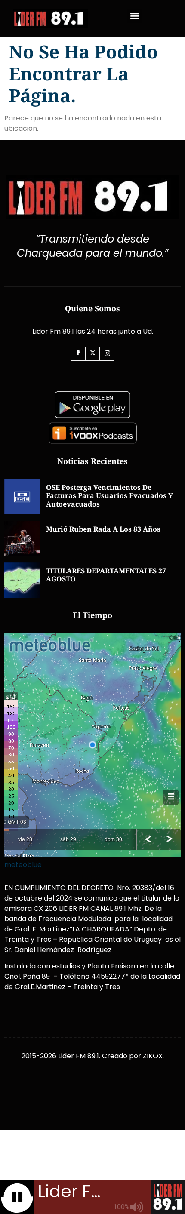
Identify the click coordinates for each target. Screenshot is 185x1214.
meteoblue (23, 865)
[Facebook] (78, 354)
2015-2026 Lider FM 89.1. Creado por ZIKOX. (93, 1056)
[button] (134, 16)
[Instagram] (107, 354)
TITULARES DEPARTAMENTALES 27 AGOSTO (106, 575)
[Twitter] (92, 354)
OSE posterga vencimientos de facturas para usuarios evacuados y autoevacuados (109, 496)
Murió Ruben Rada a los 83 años (103, 529)
